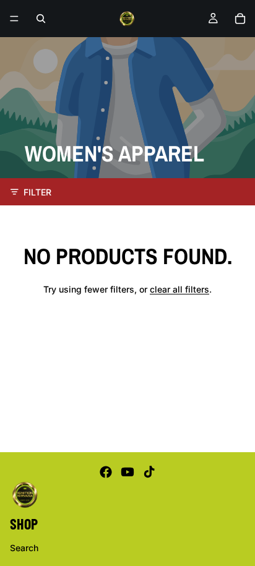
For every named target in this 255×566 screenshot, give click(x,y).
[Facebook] (105, 472)
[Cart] (240, 18)
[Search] (40, 18)
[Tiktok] (149, 472)
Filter (37, 192)
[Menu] (14, 18)
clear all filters (179, 289)
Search (24, 547)
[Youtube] (127, 472)
